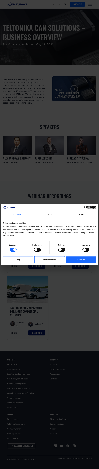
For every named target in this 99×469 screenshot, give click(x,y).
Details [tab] (50, 214)
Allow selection (49, 260)
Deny (18, 260)
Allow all (81, 260)
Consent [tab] (17, 214)
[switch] (37, 250)
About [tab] (82, 214)
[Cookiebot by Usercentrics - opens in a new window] (85, 207)
